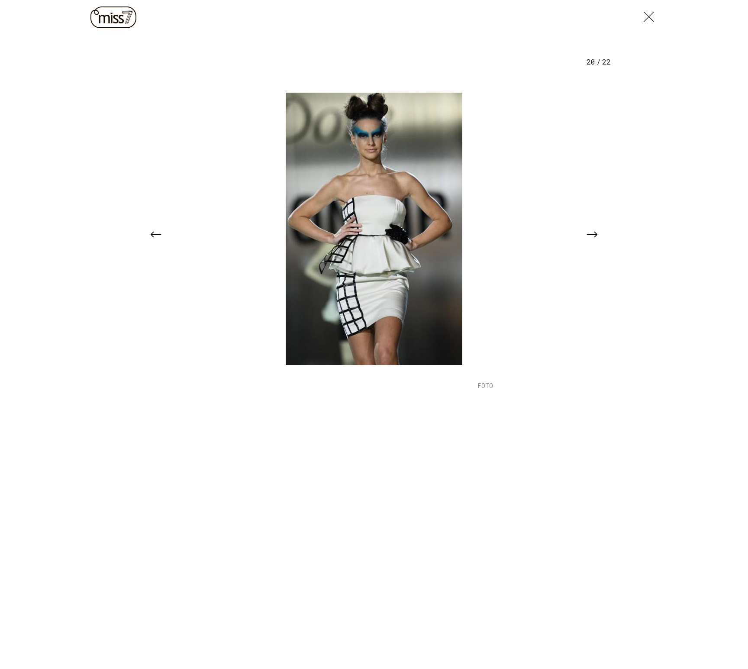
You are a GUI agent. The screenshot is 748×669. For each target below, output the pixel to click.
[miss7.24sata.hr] (115, 17)
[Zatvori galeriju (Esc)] (649, 14)
